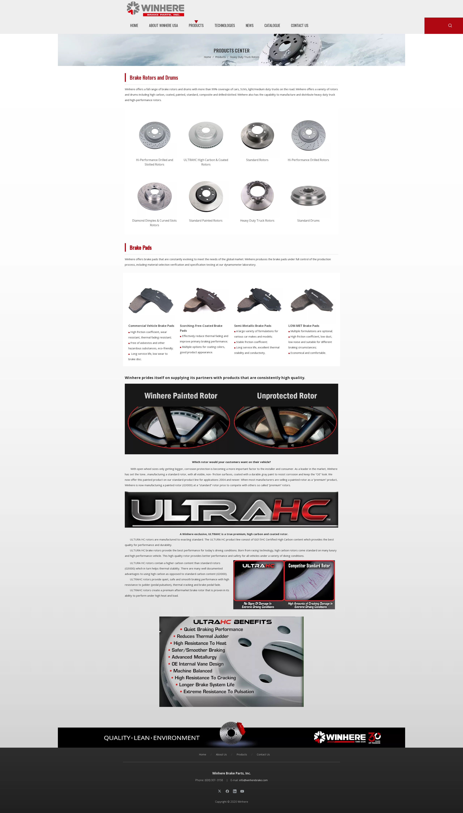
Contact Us (263, 754)
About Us (221, 754)
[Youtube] (242, 791)
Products (242, 754)
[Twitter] (220, 791)
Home (202, 754)
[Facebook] (227, 791)
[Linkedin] (235, 791)
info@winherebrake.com (253, 780)
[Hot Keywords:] (450, 25)
